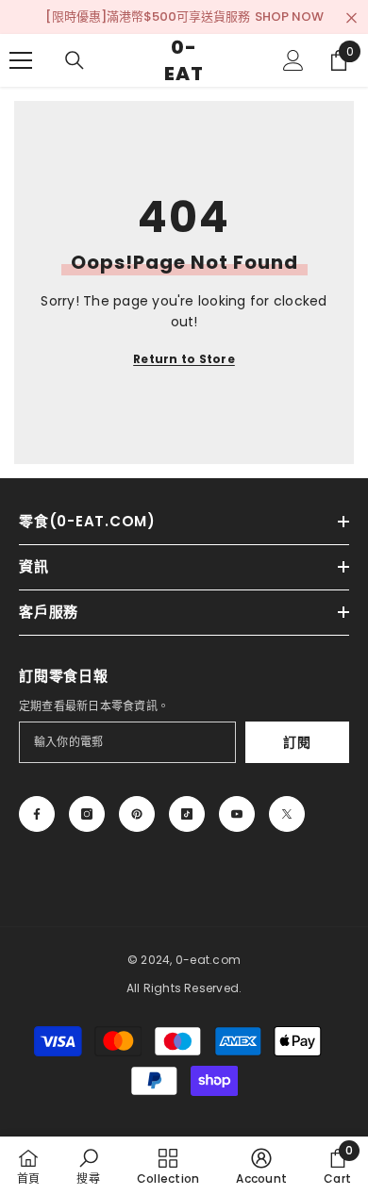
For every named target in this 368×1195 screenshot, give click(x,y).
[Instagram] (87, 814)
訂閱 (296, 742)
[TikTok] (187, 814)
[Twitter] (287, 814)
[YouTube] (237, 814)
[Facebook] (37, 814)
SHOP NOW (289, 16)
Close (351, 18)
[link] (88, 1165)
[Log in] (293, 60)
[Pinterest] (137, 814)
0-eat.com (208, 960)
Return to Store (184, 359)
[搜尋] (74, 60)
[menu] (20, 60)
